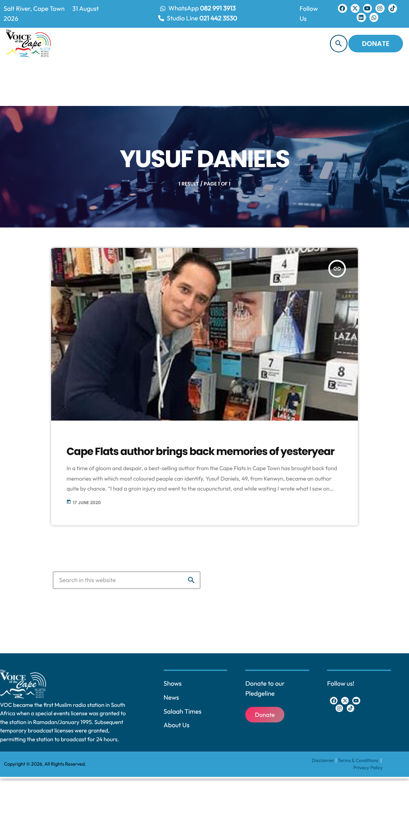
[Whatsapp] (373, 17)
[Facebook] (342, 8)
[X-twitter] (355, 8)
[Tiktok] (392, 8)
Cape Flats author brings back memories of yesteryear (200, 452)
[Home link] (28, 44)
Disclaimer (323, 761)
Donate (375, 43)
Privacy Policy (368, 768)
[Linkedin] (361, 17)
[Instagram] (379, 8)
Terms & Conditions (358, 761)
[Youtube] (367, 8)
